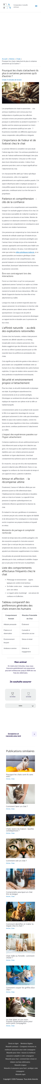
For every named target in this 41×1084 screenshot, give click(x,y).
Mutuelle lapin (20, 1074)
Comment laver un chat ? (17, 806)
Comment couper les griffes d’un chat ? (20, 988)
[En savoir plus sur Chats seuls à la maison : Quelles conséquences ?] (20, 820)
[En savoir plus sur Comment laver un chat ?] (20, 794)
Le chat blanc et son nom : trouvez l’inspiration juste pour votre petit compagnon (19, 1021)
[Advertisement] (20, 34)
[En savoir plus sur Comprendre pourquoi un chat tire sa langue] (20, 879)
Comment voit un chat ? (16, 860)
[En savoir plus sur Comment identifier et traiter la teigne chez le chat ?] (20, 911)
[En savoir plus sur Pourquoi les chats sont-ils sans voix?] (20, 763)
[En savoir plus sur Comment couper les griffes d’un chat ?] (20, 975)
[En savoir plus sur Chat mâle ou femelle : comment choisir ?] (20, 943)
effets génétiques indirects (25, 252)
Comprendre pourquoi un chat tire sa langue (19, 893)
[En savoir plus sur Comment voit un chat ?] (20, 848)
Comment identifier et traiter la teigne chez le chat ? (19, 925)
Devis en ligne (13, 1043)
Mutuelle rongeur (20, 1065)
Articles (8, 779)
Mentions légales (27, 1043)
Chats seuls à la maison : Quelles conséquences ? (20, 830)
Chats (4, 80)
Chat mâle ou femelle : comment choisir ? (20, 957)
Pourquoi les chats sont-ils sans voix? (19, 775)
